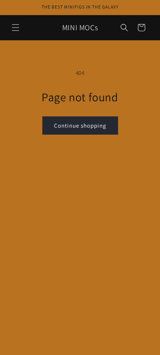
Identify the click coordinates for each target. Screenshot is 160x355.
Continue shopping (80, 125)
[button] (15, 27)
